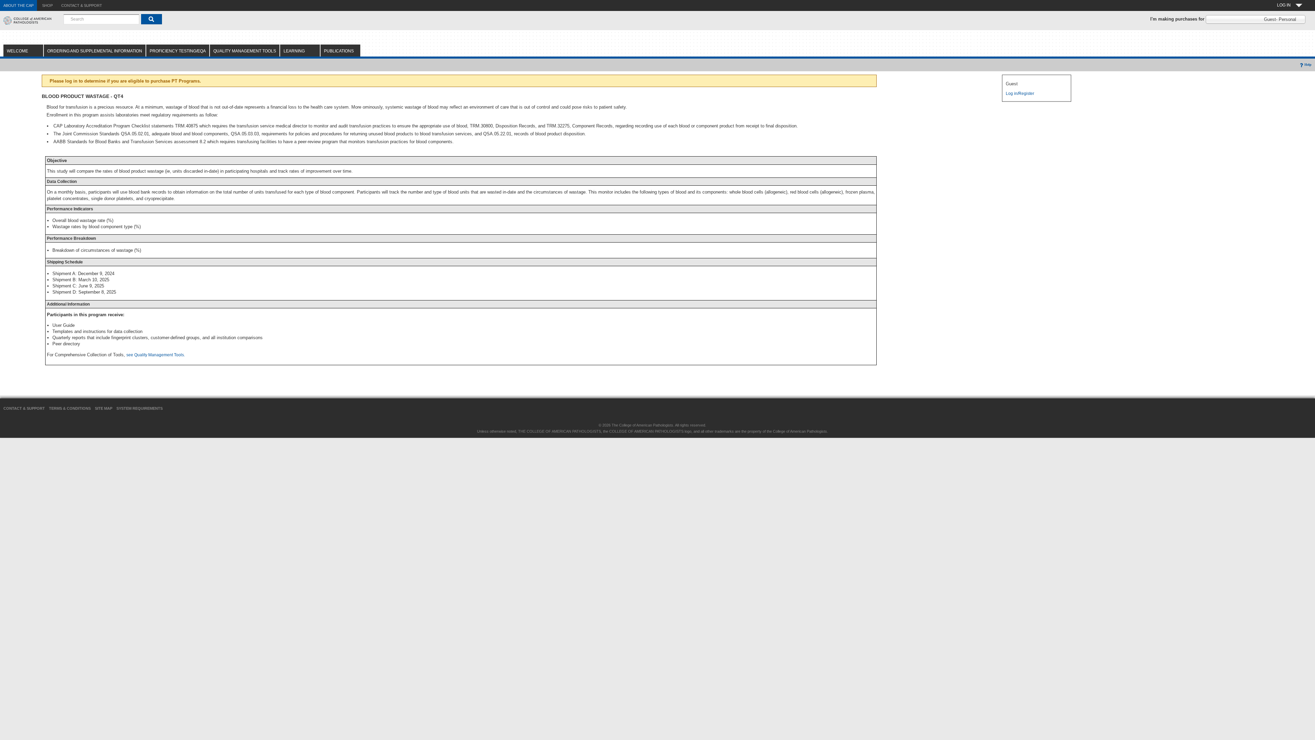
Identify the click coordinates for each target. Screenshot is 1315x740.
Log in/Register (1020, 93)
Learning (294, 51)
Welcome (17, 51)
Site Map (103, 408)
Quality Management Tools (244, 51)
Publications (339, 51)
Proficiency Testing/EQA (178, 51)
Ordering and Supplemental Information (94, 51)
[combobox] (101, 19)
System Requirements (139, 408)
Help (1308, 64)
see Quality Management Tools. (155, 355)
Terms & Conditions (70, 408)
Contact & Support (24, 408)
